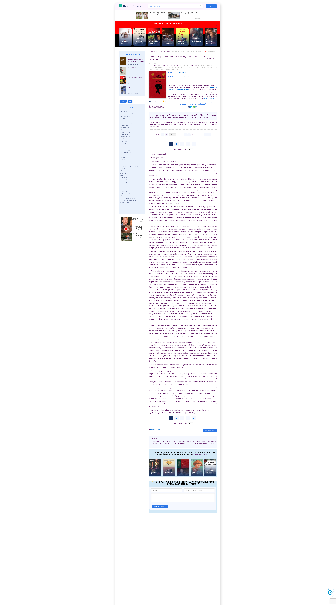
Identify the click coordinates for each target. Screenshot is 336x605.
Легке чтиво (123, 111)
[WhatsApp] (194, 107)
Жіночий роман (124, 189)
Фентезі (122, 157)
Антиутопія (123, 118)
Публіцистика (124, 170)
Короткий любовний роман (128, 200)
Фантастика (123, 177)
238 (188, 144)
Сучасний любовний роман (128, 198)
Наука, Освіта (124, 180)
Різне (121, 205)
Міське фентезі (124, 134)
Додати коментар (160, 506)
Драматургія (123, 186)
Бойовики (122, 159)
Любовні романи (125, 141)
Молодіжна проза (125, 202)
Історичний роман (125, 127)
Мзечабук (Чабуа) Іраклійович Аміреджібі (166, 65)
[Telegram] (196, 107)
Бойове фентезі (124, 130)
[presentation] (212, 25)
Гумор (121, 175)
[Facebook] (189, 107)
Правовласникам (155, 429)
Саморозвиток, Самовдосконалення (131, 166)
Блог (130, 101)
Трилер (122, 120)
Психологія (123, 161)
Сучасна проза (124, 143)
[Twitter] (191, 107)
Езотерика (123, 148)
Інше (121, 207)
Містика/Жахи (124, 125)
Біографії (123, 101)
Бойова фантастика (125, 196)
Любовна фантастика (126, 132)
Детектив (122, 145)
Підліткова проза (125, 116)
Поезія (122, 184)
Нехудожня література (126, 123)
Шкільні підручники (125, 152)
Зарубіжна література (126, 139)
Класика (122, 168)
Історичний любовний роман (128, 114)
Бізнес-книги (123, 164)
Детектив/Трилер (125, 136)
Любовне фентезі (125, 193)
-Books (134, 6)
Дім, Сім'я (122, 155)
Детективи (123, 173)
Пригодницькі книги (125, 150)
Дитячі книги (123, 182)
